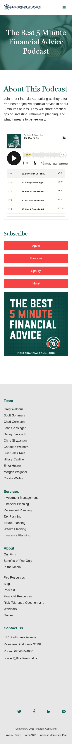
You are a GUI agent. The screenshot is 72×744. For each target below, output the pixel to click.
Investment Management (21, 497)
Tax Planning (12, 516)
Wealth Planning (15, 529)
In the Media (12, 567)
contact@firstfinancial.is (20, 658)
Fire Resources (14, 577)
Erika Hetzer (12, 465)
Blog (7, 584)
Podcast (9, 590)
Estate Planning (14, 523)
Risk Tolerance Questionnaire (24, 602)
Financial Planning (16, 504)
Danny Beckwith (15, 434)
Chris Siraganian (15, 440)
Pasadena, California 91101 (22, 644)
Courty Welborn (14, 478)
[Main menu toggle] (64, 7)
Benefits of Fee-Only (18, 560)
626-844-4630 (23, 651)
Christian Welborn (16, 447)
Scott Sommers (14, 415)
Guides (8, 615)
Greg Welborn (13, 409)
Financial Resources (18, 596)
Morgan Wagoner (15, 472)
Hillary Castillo (14, 459)
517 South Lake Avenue (20, 637)
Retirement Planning (18, 510)
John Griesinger (15, 428)
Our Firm (10, 554)
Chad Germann (14, 421)
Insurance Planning (17, 535)
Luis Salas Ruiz (14, 453)
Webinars (10, 609)
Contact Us (13, 628)
